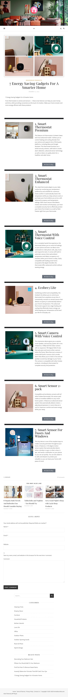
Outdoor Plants (18, 635)
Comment (7, 559)
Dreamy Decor (18, 611)
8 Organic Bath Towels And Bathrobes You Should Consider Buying (13, 503)
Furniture (17, 615)
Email (6, 535)
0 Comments (60, 477)
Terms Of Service (21, 691)
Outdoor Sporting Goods (21, 639)
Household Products (34, 80)
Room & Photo (18, 644)
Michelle (7, 477)
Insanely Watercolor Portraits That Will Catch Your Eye (30, 671)
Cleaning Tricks (18, 607)
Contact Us (37, 691)
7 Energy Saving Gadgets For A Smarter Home (28, 675)
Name (6, 527)
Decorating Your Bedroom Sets (23, 659)
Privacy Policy (29, 691)
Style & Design (18, 648)
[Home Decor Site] (34, 11)
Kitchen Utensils (19, 623)
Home (14, 691)
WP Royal (14, 693)
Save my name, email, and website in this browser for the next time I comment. (28, 555)
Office (16, 631)
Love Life (17, 627)
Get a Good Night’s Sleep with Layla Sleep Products (54, 503)
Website (6, 544)
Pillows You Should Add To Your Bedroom (27, 663)
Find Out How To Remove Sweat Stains (26, 667)
